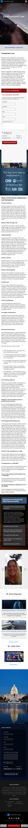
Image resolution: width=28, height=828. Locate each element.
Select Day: (4, 136)
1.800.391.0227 (15, 90)
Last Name (4, 106)
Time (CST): (18, 136)
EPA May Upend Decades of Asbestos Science (14, 610)
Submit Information (9, 142)
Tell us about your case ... (7, 121)
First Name (4, 101)
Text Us (25, 825)
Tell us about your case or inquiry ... (11, 752)
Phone (3, 116)
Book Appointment (14, 825)
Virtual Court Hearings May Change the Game (14, 631)
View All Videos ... (14, 664)
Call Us (4, 825)
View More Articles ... (14, 642)
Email (3, 111)
